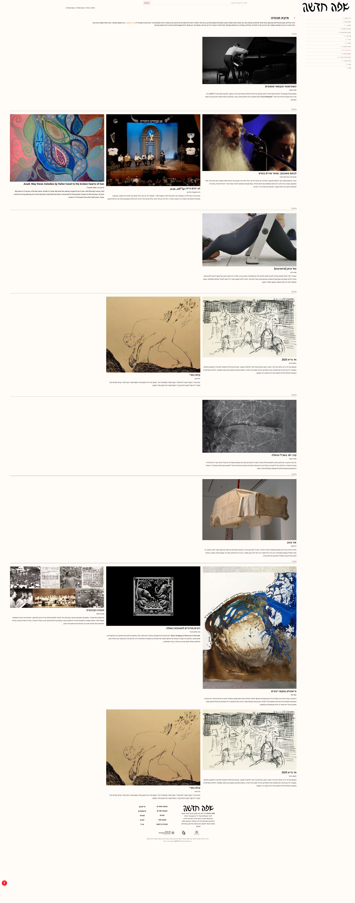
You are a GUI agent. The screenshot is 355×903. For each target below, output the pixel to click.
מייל (142, 824)
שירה (348, 40)
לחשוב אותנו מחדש (344, 32)
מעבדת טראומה (345, 29)
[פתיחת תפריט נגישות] (4, 883)
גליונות (92, 8)
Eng (348, 68)
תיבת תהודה (346, 50)
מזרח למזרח (346, 61)
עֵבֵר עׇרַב (347, 36)
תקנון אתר (162, 819)
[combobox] (199, 3)
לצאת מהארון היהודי (344, 57)
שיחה (348, 64)
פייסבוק (142, 806)
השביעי (347, 25)
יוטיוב (142, 820)
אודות (87, 8)
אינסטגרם (142, 811)
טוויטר (142, 815)
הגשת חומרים (70, 8)
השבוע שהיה (346, 22)
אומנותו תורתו (346, 54)
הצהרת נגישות (162, 824)
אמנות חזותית (346, 47)
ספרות (348, 43)
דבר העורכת (346, 18)
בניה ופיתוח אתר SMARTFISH (183, 841)
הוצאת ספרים (80, 8)
